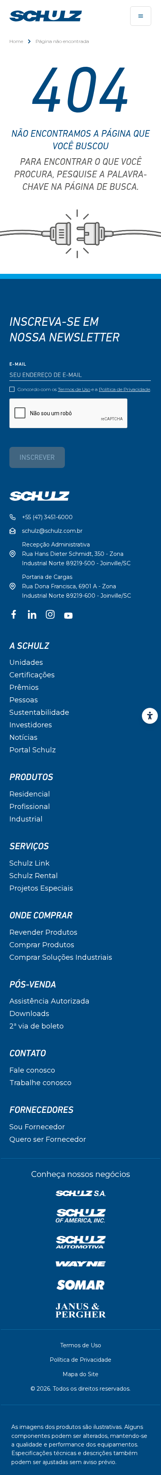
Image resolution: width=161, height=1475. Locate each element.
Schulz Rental (33, 875)
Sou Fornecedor (37, 1127)
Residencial (29, 794)
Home (16, 41)
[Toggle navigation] (140, 16)
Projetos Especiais (41, 888)
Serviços (29, 846)
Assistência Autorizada (49, 1001)
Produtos (31, 777)
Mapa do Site (80, 1374)
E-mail (18, 364)
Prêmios (24, 687)
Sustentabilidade (39, 712)
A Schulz (29, 646)
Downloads (29, 1013)
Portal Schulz (32, 750)
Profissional (29, 806)
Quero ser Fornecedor (47, 1139)
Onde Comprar (40, 915)
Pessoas (23, 700)
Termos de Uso (74, 389)
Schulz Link (29, 863)
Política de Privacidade (124, 389)
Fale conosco (32, 1070)
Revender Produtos (43, 932)
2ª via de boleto (36, 1026)
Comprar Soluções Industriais (60, 957)
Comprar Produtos (41, 945)
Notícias (23, 737)
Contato (27, 1053)
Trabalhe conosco (40, 1083)
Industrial (26, 819)
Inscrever (37, 458)
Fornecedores (41, 1110)
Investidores (30, 725)
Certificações (32, 675)
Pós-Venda (32, 984)
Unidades (26, 662)
